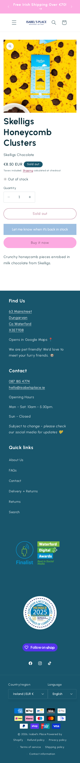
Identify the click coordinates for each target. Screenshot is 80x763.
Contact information (42, 753)
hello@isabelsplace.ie (27, 387)
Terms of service (30, 747)
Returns (14, 502)
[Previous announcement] (8, 7)
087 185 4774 (19, 381)
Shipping (28, 170)
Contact (15, 481)
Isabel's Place (37, 734)
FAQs (13, 470)
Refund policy (36, 739)
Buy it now (40, 243)
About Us (16, 460)
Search (14, 512)
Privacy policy (57, 739)
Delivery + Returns (23, 491)
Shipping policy (54, 747)
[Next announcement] (71, 7)
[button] (14, 23)
